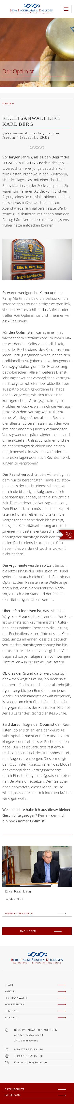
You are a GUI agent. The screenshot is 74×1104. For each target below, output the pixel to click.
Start (9, 985)
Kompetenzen (14, 1004)
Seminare (12, 1011)
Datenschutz (14, 1089)
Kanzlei (10, 991)
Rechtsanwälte (16, 998)
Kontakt (11, 1017)
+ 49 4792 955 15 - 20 (28, 1049)
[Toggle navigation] (66, 9)
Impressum (13, 1095)
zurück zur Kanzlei (19, 913)
